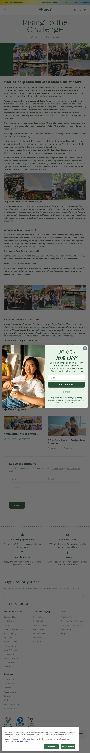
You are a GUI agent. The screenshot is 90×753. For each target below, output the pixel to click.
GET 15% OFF (66, 384)
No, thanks (66, 392)
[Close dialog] (85, 348)
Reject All (51, 747)
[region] (40, 739)
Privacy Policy (22, 741)
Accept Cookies (68, 747)
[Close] (75, 729)
